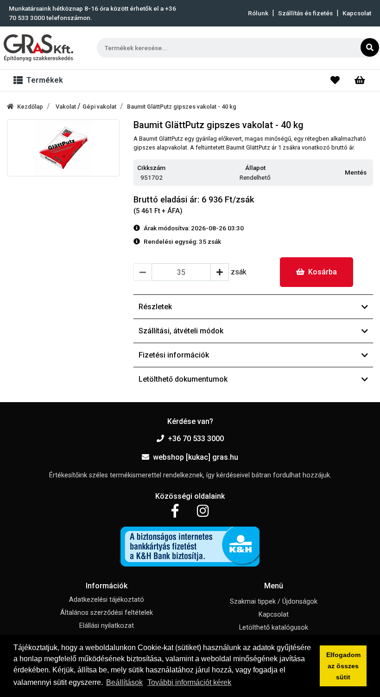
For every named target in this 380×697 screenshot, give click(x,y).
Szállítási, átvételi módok (181, 330)
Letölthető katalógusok (273, 628)
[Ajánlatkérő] (360, 80)
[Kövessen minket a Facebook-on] (174, 511)
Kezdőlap (30, 106)
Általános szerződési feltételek (106, 613)
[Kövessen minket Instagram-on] (203, 511)
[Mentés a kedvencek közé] (368, 173)
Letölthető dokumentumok (183, 379)
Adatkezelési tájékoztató (106, 600)
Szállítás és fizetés (305, 13)
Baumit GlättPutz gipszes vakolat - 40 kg (181, 106)
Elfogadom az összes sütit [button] (343, 666)
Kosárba (322, 271)
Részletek (155, 306)
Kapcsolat (356, 13)
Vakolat (66, 106)
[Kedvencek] (335, 80)
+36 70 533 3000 (196, 438)
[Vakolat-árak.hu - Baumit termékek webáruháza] (38, 48)
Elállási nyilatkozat (106, 626)
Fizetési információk (174, 355)
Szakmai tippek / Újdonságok (273, 602)
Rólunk (258, 13)
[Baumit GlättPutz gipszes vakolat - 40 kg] (63, 147)
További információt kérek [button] (189, 682)
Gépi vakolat (99, 106)
